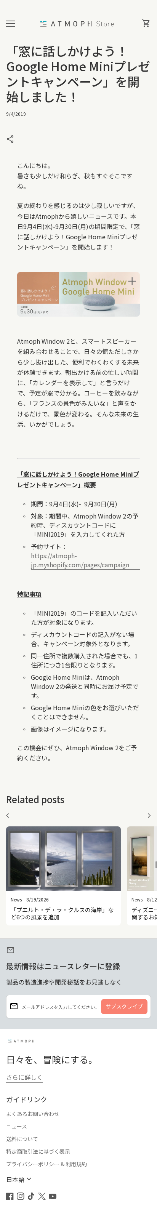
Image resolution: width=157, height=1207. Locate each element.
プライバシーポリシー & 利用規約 (46, 1164)
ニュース (16, 1126)
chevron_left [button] (7, 815)
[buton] (20, 1179)
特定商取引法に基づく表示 (38, 1151)
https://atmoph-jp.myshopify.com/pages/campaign (85, 560)
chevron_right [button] (149, 815)
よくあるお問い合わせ (32, 1113)
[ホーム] (78, 22)
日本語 (20, 1179)
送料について (22, 1139)
